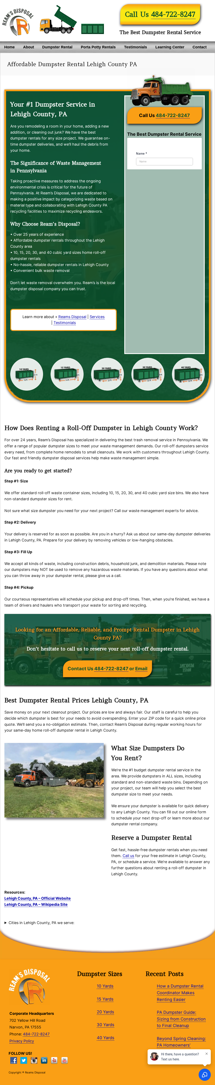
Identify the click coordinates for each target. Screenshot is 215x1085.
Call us (128, 855)
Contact (200, 47)
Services (97, 317)
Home (9, 47)
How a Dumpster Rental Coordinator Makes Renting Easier (180, 993)
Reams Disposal (72, 317)
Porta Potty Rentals (98, 47)
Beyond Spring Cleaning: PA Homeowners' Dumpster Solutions (181, 1045)
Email (141, 668)
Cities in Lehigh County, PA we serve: (41, 922)
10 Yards (105, 986)
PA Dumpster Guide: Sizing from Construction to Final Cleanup (181, 1019)
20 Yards (105, 1011)
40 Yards (105, 1037)
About (28, 47)
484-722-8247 (173, 14)
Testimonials (135, 47)
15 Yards (105, 999)
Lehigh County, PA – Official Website (37, 898)
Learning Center (169, 47)
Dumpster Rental (57, 47)
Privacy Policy (21, 1041)
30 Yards (105, 1024)
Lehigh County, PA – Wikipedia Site (36, 904)
